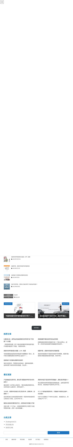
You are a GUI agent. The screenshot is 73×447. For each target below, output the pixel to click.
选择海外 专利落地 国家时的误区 (19, 275)
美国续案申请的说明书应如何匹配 (48, 339)
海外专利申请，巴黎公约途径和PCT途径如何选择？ (24, 284)
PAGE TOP (69, 432)
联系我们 (36, 327)
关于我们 (38, 439)
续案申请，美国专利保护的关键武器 (20, 266)
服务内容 (14, 439)
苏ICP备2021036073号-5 (38, 444)
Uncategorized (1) (11, 422)
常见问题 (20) (10, 424)
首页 (7, 439)
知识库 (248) (9, 427)
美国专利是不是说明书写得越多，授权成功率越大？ (53, 380)
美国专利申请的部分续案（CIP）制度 (20, 257)
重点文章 (17, 297)
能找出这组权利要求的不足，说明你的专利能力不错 (19, 403)
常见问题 (22, 439)
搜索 (58, 432)
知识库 (16, 295)
